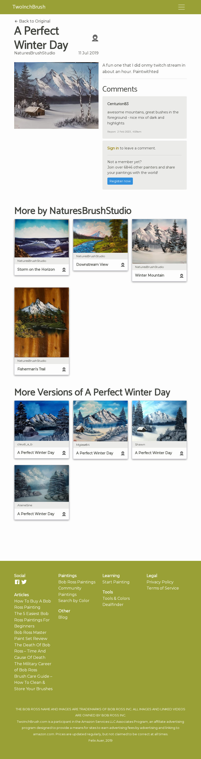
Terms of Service (163, 588)
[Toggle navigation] (182, 7)
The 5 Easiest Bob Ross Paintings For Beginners (32, 619)
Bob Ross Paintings (76, 582)
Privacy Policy (160, 582)
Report (111, 131)
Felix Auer (96, 740)
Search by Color (73, 600)
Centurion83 (118, 104)
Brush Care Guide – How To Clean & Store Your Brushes (33, 682)
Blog (63, 617)
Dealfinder (113, 604)
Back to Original (34, 21)
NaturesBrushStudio (34, 53)
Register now (120, 181)
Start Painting (116, 582)
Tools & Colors (116, 598)
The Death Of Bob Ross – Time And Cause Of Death (32, 651)
